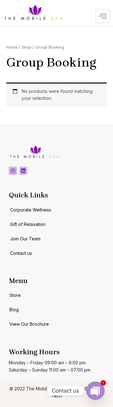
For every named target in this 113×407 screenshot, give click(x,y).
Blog (14, 309)
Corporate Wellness (30, 209)
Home (12, 47)
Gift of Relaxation (28, 224)
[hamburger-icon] (103, 16)
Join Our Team (25, 238)
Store (15, 295)
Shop (26, 47)
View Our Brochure (29, 324)
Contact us (21, 253)
